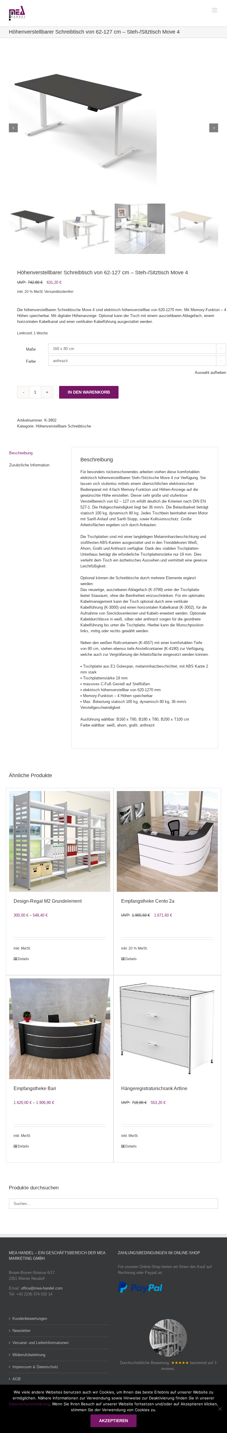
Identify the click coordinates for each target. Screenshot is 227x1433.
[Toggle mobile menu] (215, 10)
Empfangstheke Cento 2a (147, 901)
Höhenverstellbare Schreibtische (63, 426)
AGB (16, 1379)
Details (23, 959)
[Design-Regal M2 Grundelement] (59, 841)
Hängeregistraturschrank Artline (154, 1088)
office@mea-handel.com (42, 1288)
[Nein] (220, 1409)
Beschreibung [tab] (21, 453)
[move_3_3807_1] (113, 128)
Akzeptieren (113, 1420)
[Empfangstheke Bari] (59, 1028)
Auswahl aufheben (210, 372)
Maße (31, 349)
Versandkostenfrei (58, 291)
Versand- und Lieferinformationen (40, 1342)
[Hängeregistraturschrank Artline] (167, 1028)
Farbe (31, 361)
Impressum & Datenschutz (35, 1367)
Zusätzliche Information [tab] (29, 465)
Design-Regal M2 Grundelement (48, 901)
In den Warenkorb (89, 392)
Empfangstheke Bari (35, 1088)
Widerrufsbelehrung (28, 1355)
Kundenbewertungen (29, 1318)
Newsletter (21, 1330)
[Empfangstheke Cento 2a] (167, 841)
